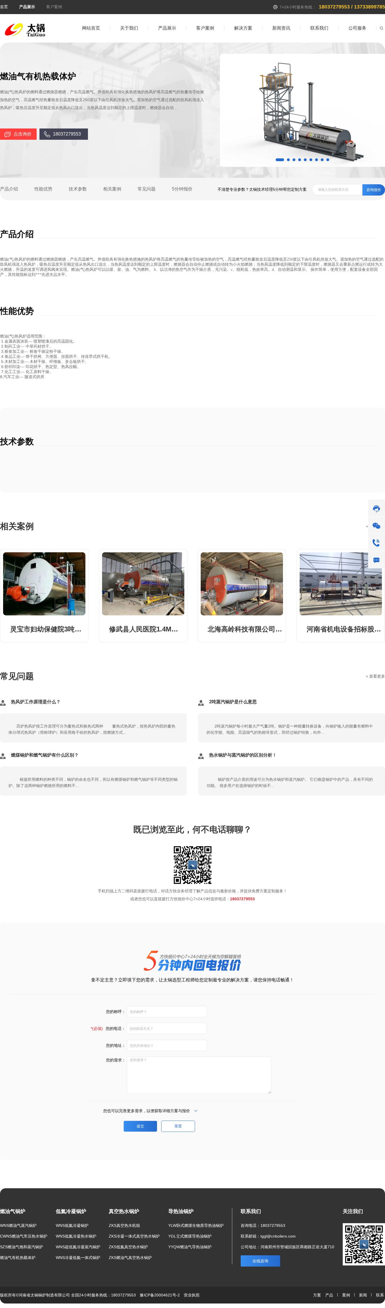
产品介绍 (9, 189)
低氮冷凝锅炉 (71, 1211)
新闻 (363, 1295)
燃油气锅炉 (12, 1211)
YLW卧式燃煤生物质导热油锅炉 (196, 1225)
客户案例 (54, 7)
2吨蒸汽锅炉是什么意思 (233, 701)
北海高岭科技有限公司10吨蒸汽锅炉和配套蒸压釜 (245, 629)
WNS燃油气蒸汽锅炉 (18, 1225)
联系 (380, 1295)
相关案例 (112, 189)
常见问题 (147, 189)
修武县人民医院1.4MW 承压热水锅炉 (146, 629)
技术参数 (78, 189)
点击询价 (23, 134)
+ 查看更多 (375, 676)
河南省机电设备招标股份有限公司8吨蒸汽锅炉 (344, 629)
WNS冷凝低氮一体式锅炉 (78, 1257)
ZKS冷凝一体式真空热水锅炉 (134, 1236)
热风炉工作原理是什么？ (36, 701)
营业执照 (192, 1295)
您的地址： (116, 1045)
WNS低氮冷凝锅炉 (72, 1225)
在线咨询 (260, 1261)
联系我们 (251, 1211)
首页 (4, 7)
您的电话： (108, 1028)
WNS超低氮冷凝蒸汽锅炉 (78, 1247)
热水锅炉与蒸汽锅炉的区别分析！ (243, 755)
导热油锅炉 (181, 1211)
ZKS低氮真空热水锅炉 (128, 1247)
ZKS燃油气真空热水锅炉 (130, 1257)
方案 (317, 1295)
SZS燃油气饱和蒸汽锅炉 (21, 1247)
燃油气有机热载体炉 (18, 1257)
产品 (329, 1295)
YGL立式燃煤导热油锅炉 (190, 1236)
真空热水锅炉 (124, 1211)
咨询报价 (373, 190)
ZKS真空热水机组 (124, 1225)
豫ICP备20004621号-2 (160, 1295)
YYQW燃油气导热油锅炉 (190, 1247)
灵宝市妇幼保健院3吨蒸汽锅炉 (47, 629)
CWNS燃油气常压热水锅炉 (23, 1236)
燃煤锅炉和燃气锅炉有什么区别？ (45, 755)
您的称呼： (116, 1011)
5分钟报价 (182, 189)
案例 (346, 1295)
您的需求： (116, 1060)
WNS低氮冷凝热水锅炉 (76, 1236)
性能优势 (43, 189)
